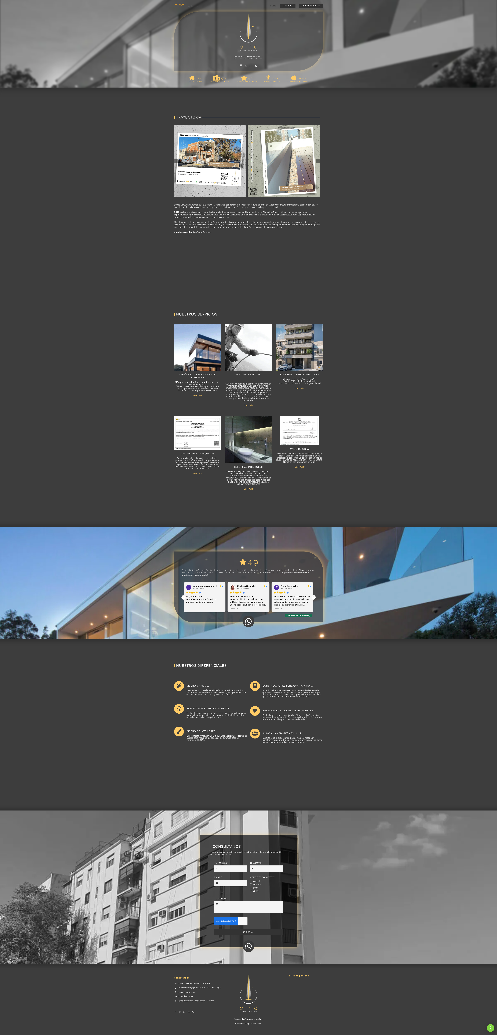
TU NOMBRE (221, 863)
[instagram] (241, 66)
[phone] (256, 66)
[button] (176, 161)
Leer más (197, 395)
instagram (257, 884)
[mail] (251, 66)
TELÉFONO (256, 863)
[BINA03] (186, 3)
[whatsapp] (246, 66)
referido (256, 891)
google (255, 888)
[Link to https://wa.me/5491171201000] (248, 621)
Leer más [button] (190, 608)
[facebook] (175, 1012)
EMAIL (218, 877)
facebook (256, 881)
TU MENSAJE (221, 898)
